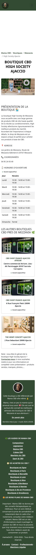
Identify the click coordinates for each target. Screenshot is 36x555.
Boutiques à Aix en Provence (18, 489)
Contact (14, 544)
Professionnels (26, 544)
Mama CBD (6, 53)
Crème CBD (18, 452)
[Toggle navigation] (32, 5)
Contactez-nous (8, 359)
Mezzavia (28, 53)
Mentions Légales (18, 547)
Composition (18, 443)
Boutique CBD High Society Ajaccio (18, 66)
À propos (6, 544)
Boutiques (17, 53)
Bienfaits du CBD (18, 455)
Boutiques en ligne (18, 467)
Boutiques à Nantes (18, 486)
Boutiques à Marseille (18, 474)
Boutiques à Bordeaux (18, 483)
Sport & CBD (18, 458)
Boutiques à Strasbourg (18, 493)
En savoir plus (18, 417)
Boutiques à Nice (18, 480)
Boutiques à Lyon (18, 477)
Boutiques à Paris (18, 471)
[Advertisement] (18, 30)
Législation (18, 446)
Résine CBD (18, 449)
